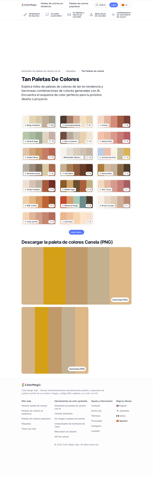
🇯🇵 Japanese (122, 410)
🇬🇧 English (121, 405)
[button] (125, 5)
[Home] (29, 5)
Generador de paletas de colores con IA (41, 71)
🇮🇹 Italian (121, 415)
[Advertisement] (76, 42)
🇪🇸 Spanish (121, 421)
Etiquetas (70, 71)
